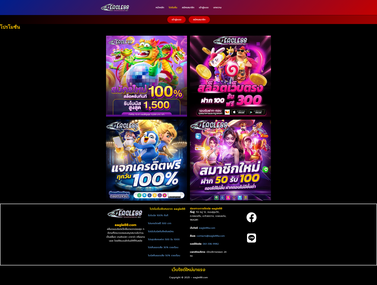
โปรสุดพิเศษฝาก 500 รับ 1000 (164, 239)
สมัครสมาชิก (188, 7)
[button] (176, 19)
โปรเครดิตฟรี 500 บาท (159, 223)
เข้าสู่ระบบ (204, 7)
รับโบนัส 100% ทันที (158, 215)
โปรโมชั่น (173, 7)
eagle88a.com (207, 228)
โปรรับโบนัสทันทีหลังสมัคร (161, 231)
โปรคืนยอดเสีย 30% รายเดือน (163, 247)
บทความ (217, 7)
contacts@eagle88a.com (211, 236)
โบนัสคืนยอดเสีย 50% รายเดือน (164, 255)
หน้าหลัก (160, 7)
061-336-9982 (211, 244)
